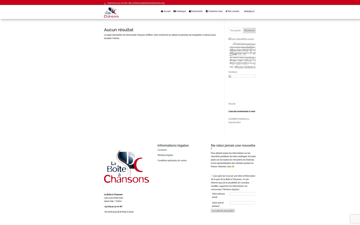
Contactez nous (215, 11)
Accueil (166, 11)
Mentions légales (165, 155)
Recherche (249, 30)
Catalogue (181, 11)
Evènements (197, 11)
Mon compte (233, 11)
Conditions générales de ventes (172, 160)
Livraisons (162, 150)
